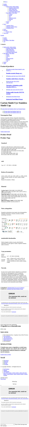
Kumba (5, 4)
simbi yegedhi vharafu (19, 374)
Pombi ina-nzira (12, 18)
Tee (10, 16)
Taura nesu (5, 33)
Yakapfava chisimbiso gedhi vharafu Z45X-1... (14, 86)
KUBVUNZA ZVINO (6, 354)
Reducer (11, 19)
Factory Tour (9, 31)
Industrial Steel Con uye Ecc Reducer (16, 287)
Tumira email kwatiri (5, 131)
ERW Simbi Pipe (13, 9)
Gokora (10, 14)
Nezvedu (5, 30)
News (4, 24)
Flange (7, 21)
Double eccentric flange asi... (14, 73)
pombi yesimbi (15, 372)
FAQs (4, 29)
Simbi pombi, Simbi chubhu (12, 6)
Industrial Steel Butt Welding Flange (15, 289)
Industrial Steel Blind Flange (14, 99)
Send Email (3, 379)
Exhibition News (10, 28)
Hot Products (6, 369)
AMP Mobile (6, 371)
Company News (9, 25)
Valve (7, 23)
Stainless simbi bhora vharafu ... (15, 78)
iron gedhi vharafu (7, 372)
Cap (10, 20)
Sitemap (5, 370)
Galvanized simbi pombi (14, 11)
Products (5, 5)
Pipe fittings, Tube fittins (11, 12)
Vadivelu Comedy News (11, 26)
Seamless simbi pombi (14, 7)
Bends (10, 15)
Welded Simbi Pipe (13, 10)
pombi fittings (10, 374)
